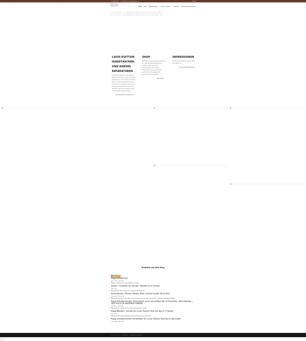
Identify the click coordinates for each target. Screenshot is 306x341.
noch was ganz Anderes (188, 6)
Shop (145, 6)
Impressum (125, 335)
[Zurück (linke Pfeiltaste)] (0, 340)
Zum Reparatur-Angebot (124, 94)
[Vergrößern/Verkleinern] (0, 338)
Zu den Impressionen (186, 67)
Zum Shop (160, 78)
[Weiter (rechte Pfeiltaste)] (2, 340)
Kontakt (176, 6)
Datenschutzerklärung (136, 335)
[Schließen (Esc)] (5, 338)
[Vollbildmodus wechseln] (2, 338)
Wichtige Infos (165, 6)
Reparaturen (153, 6)
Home (140, 6)
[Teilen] (3, 338)
